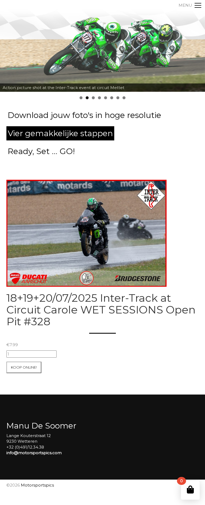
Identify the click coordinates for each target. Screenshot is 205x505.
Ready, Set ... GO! (41, 151)
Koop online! (24, 367)
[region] (102, 46)
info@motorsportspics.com (34, 452)
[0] (190, 490)
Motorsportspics (37, 485)
